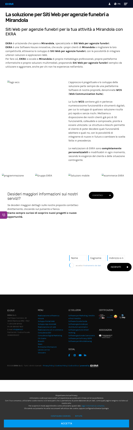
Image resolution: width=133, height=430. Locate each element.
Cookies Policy (61, 366)
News (40, 344)
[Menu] (124, 4)
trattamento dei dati (92, 265)
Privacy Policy (48, 366)
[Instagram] (76, 355)
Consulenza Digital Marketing (50, 335)
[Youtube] (81, 355)
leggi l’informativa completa (93, 406)
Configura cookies (61, 416)
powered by (85, 366)
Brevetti (41, 341)
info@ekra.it (18, 329)
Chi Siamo (42, 338)
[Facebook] (70, 355)
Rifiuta (78, 416)
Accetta (66, 423)
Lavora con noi (44, 350)
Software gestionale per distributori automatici (78, 325)
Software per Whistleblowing (80, 341)
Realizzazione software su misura (48, 317)
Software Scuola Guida (77, 321)
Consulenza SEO (44, 333)
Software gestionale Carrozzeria (81, 335)
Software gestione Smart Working (78, 331)
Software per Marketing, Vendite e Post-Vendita (81, 317)
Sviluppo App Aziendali (47, 324)
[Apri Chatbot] (3, 215)
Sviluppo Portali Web (46, 321)
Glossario (42, 353)
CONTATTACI (97, 195)
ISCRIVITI (116, 266)
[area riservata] (109, 4)
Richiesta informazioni (47, 347)
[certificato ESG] (121, 316)
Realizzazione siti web (47, 327)
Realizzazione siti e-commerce (50, 330)
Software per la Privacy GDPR (80, 338)
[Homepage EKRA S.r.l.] (9, 4)
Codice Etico (73, 366)
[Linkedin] (86, 355)
